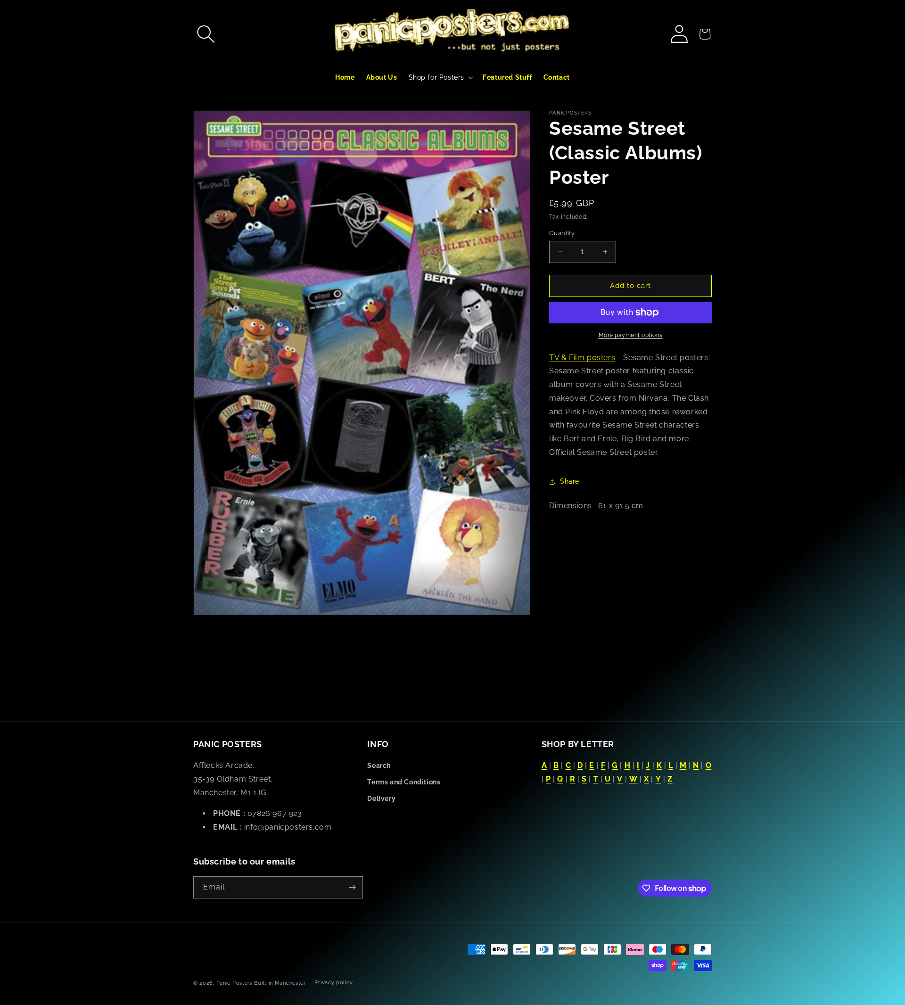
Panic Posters (234, 983)
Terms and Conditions (403, 782)
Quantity (562, 233)
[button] (206, 34)
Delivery (381, 798)
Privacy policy (333, 983)
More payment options (631, 335)
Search (379, 765)
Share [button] (569, 481)
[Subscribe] (352, 887)
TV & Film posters (582, 357)
